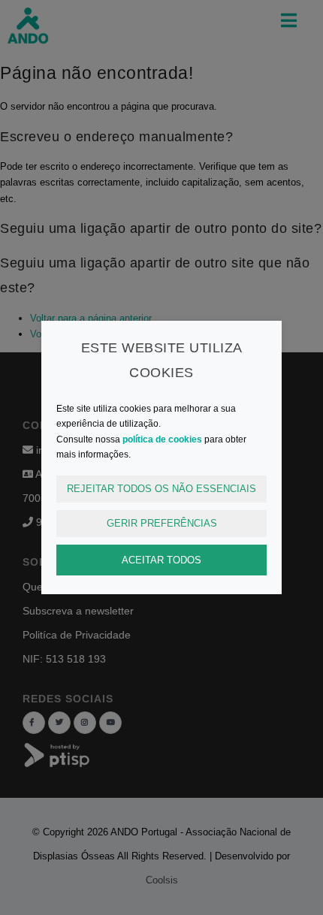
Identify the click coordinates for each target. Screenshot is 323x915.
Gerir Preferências (162, 523)
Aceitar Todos (161, 559)
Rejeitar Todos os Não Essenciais (161, 488)
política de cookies (162, 439)
